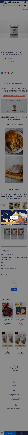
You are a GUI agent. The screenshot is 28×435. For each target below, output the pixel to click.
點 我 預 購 (14, 217)
